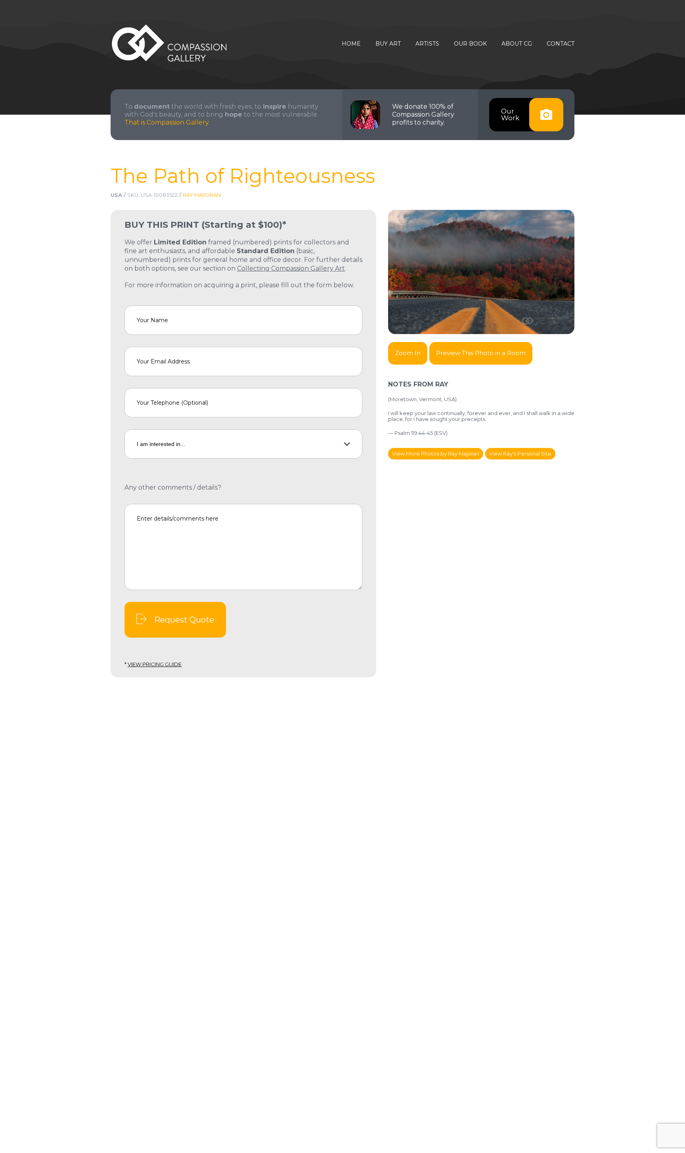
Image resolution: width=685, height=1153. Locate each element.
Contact (560, 43)
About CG (516, 43)
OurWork (510, 114)
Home (351, 43)
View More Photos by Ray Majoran (435, 453)
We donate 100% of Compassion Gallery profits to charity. (423, 114)
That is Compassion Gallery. (167, 122)
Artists (427, 43)
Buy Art (388, 43)
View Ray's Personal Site (520, 453)
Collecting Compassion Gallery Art (291, 268)
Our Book (470, 43)
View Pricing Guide (155, 664)
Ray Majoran (202, 195)
